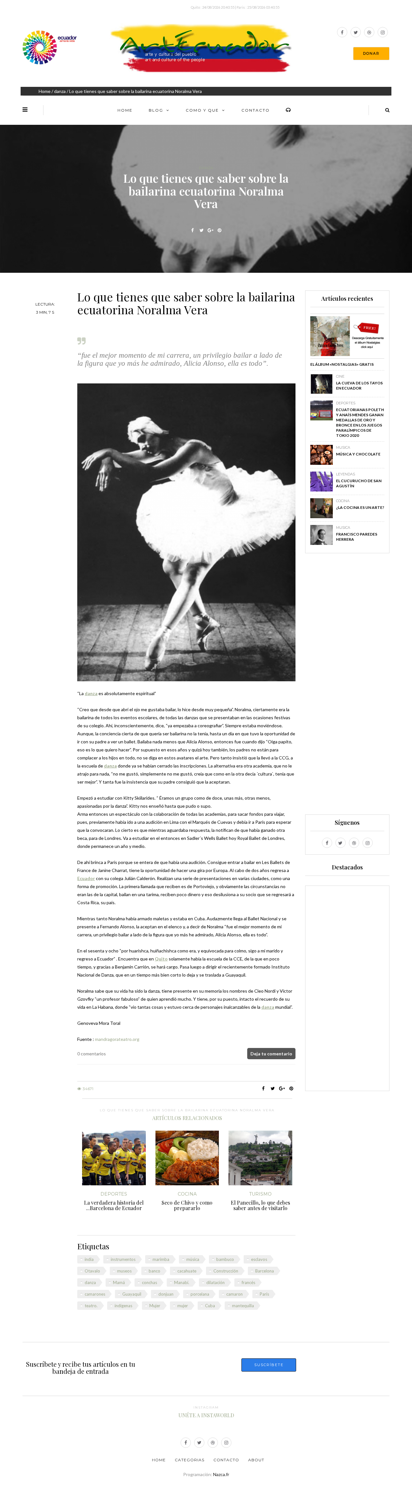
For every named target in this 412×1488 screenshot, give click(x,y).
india (89, 1259)
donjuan (165, 1294)
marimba (161, 1259)
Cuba (210, 1305)
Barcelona (264, 1270)
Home (45, 91)
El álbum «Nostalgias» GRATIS (342, 364)
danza (60, 91)
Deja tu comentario (271, 1053)
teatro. (91, 1305)
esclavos (259, 1259)
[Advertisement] (347, 686)
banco (154, 1270)
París (264, 1294)
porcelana (200, 1294)
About (256, 1459)
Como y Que (202, 110)
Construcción (225, 1270)
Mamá (119, 1282)
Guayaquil (131, 1294)
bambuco (225, 1259)
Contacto (255, 110)
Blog (156, 110)
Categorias (189, 1459)
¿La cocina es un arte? (360, 507)
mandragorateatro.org (117, 1039)
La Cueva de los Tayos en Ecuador (359, 385)
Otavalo (92, 1270)
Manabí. (181, 1282)
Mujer (154, 1305)
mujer (182, 1305)
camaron (234, 1294)
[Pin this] (220, 230)
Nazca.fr (221, 1474)
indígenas (123, 1305)
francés (248, 1282)
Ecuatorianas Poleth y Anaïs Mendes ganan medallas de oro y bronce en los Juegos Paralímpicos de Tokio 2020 (360, 422)
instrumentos (123, 1259)
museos (124, 1270)
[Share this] (193, 230)
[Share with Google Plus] (211, 230)
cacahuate (186, 1270)
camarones (95, 1294)
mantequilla (243, 1305)
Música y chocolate (358, 454)
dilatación (215, 1282)
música (192, 1259)
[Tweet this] (202, 230)
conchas (149, 1282)
